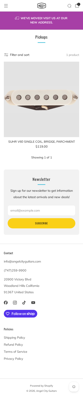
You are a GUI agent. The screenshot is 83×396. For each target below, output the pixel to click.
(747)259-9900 (15, 270)
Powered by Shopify (41, 385)
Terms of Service (15, 352)
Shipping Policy (14, 337)
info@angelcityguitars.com (22, 261)
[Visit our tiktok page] (24, 302)
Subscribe (41, 223)
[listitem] (41, 21)
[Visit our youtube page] (33, 302)
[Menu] (6, 6)
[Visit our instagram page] (14, 302)
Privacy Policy (13, 359)
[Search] (69, 6)
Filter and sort (19, 55)
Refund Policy (13, 345)
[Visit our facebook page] (5, 302)
